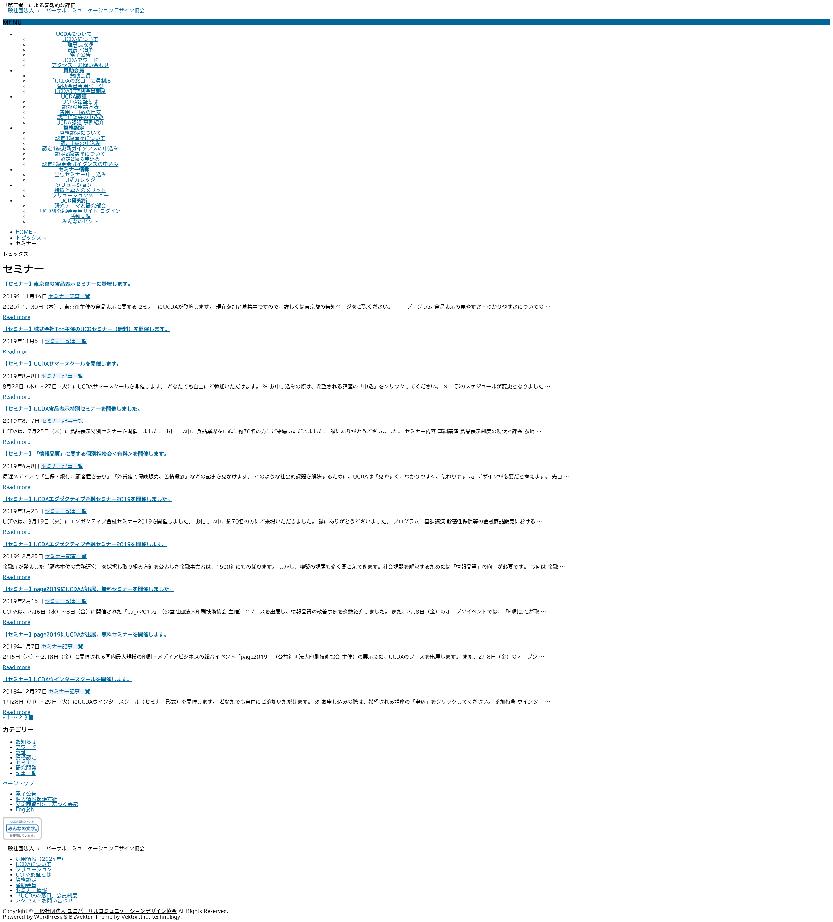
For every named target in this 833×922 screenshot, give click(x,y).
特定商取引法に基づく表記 (47, 804)
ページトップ (18, 783)
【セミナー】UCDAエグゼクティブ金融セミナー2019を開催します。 (85, 544)
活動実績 (80, 216)
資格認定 (26, 757)
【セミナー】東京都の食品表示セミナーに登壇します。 (68, 283)
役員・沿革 (80, 49)
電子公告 (80, 54)
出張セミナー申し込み (80, 174)
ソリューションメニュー (80, 195)
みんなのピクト (80, 221)
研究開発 (26, 767)
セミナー (58, 296)
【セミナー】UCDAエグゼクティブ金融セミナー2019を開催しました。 (87, 499)
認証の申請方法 (80, 106)
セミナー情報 (31, 890)
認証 (21, 752)
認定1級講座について (80, 138)
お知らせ (26, 741)
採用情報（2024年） (41, 858)
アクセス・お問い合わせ (80, 65)
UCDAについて (80, 39)
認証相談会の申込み (80, 117)
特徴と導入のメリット (80, 190)
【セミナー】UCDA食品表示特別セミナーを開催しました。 (73, 408)
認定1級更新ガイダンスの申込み (80, 148)
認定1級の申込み (80, 143)
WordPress (48, 916)
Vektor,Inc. (135, 916)
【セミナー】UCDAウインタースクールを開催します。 (67, 679)
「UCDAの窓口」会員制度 (80, 80)
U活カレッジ (80, 179)
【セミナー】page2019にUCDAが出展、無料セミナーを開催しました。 (88, 589)
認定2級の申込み (80, 158)
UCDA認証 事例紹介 (80, 122)
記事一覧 (79, 296)
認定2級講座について (80, 153)
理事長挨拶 (80, 44)
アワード (26, 747)
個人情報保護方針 (36, 799)
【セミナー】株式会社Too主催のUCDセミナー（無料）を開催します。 (86, 329)
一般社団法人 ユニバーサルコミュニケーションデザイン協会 (74, 10)
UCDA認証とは (80, 101)
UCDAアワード (80, 59)
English (25, 809)
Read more (16, 317)
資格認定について (80, 132)
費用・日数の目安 (80, 112)
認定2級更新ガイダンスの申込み (80, 164)
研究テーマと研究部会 (80, 205)
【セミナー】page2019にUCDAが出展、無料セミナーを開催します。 (86, 634)
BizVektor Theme (90, 916)
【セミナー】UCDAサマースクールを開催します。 (62, 363)
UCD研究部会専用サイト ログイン (80, 210)
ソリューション (34, 869)
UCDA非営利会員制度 (80, 91)
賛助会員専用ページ (80, 86)
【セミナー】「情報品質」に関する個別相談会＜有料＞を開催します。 (86, 453)
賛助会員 (80, 75)
